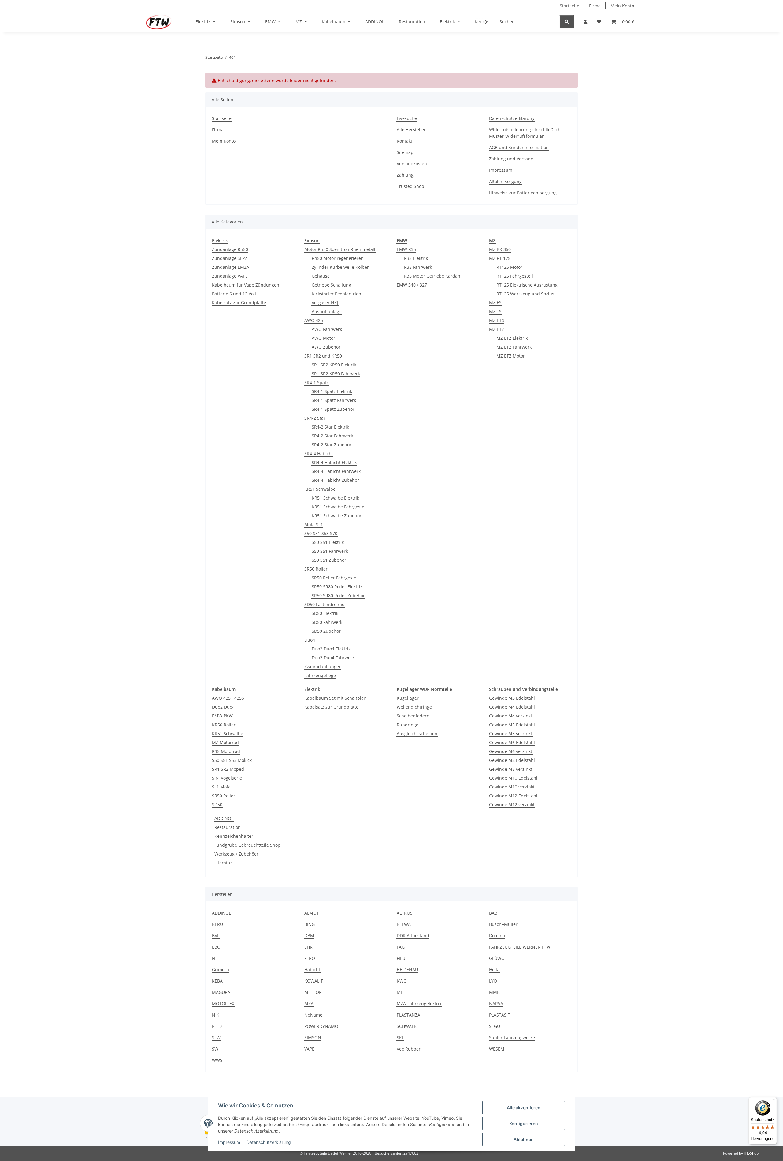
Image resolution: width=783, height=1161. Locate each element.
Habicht (312, 969)
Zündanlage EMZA (230, 267)
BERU (217, 924)
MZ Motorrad (225, 742)
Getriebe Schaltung (331, 285)
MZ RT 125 (499, 258)
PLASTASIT (499, 1015)
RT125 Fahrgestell (514, 276)
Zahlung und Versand (511, 159)
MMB (494, 992)
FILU (401, 958)
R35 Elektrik (416, 258)
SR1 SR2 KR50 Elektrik (334, 365)
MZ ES (495, 302)
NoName (313, 1015)
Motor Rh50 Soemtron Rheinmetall (339, 249)
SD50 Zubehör (326, 631)
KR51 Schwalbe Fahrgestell (339, 507)
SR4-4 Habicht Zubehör (335, 480)
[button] (585, 21)
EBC (216, 947)
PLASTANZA (408, 1015)
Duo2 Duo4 (223, 707)
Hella (494, 969)
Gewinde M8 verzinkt (510, 769)
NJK (215, 1015)
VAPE (309, 1049)
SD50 (217, 804)
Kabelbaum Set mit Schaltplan (335, 698)
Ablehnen (524, 1139)
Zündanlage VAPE (230, 276)
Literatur (223, 863)
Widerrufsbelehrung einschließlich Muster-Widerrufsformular (525, 133)
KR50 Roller (224, 725)
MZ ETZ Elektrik (512, 338)
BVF (215, 935)
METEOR (313, 992)
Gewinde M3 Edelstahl (512, 698)
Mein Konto (622, 6)
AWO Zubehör (326, 347)
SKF (400, 1037)
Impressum (229, 1142)
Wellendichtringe (414, 707)
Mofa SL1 (313, 524)
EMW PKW (222, 716)
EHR (308, 947)
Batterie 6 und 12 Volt (234, 294)
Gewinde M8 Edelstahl (512, 760)
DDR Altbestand (413, 935)
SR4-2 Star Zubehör (331, 445)
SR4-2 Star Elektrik (330, 427)
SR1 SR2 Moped (228, 769)
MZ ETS (496, 320)
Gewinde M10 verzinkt (512, 787)
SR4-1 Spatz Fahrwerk (334, 400)
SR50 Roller (316, 569)
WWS (217, 1060)
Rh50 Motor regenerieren (338, 258)
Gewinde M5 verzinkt (510, 733)
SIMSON (312, 1037)
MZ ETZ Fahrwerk (514, 347)
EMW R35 (406, 249)
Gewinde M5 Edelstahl (512, 725)
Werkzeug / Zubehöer (236, 854)
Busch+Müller (503, 924)
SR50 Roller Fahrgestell (335, 578)
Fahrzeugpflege (320, 675)
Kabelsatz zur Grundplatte (239, 302)
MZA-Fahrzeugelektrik (419, 1003)
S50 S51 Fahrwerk (330, 551)
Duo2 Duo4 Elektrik (331, 649)
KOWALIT (313, 981)
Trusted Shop (410, 186)
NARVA (496, 1003)
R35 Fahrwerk (418, 267)
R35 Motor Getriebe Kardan (432, 276)
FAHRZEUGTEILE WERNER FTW (519, 947)
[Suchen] (567, 21)
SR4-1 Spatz (316, 382)
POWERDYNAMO (321, 1026)
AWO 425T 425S (228, 698)
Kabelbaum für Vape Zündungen (245, 285)
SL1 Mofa (221, 787)
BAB (493, 913)
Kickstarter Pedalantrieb (336, 294)
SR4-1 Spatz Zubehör (333, 409)
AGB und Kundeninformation (519, 147)
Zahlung (405, 175)
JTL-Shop (751, 1153)
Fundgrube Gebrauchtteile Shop (247, 845)
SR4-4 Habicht (318, 453)
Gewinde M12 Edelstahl (513, 796)
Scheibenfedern (413, 716)
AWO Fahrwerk (327, 329)
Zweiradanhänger (322, 666)
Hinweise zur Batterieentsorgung (523, 193)
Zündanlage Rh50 (230, 249)
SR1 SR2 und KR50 (323, 356)
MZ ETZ (496, 329)
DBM (309, 935)
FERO (309, 958)
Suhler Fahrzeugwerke (512, 1037)
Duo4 (309, 640)
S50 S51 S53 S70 (320, 533)
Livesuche (407, 118)
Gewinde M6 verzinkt (510, 751)
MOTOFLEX (223, 1003)
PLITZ (217, 1026)
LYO (493, 981)
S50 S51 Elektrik (328, 542)
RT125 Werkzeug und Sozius (525, 294)
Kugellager (408, 698)
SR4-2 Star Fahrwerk (332, 436)
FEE (215, 958)
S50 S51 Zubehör (329, 560)
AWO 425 (313, 320)
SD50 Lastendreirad (324, 604)
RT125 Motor (509, 267)
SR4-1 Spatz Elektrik (332, 391)
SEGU (494, 1026)
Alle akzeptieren (523, 1107)
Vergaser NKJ (325, 302)
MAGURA (221, 992)
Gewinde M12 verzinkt (512, 804)
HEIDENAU (407, 969)
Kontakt (404, 141)
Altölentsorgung (505, 181)
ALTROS (405, 913)
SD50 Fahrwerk (327, 622)
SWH (216, 1049)
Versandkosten (412, 164)
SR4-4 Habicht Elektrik (334, 462)
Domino (497, 935)
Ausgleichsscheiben (417, 733)
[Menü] (773, 1100)
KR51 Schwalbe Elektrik (335, 498)
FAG (401, 947)
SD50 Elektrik (325, 613)
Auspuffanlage (327, 311)
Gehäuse (321, 276)
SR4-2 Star (314, 418)
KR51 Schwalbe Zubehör (337, 516)
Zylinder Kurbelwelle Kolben (341, 267)
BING (309, 924)
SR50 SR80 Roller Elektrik (337, 587)
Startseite (569, 6)
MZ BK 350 (500, 249)
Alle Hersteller (411, 130)
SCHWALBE (408, 1026)
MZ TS (495, 311)
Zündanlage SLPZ (229, 258)
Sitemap (405, 152)
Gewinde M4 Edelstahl (512, 707)
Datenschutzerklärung (269, 1142)
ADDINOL (223, 818)
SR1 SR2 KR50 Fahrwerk (336, 373)
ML (400, 992)
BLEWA (404, 924)
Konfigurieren (523, 1123)
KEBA (217, 981)
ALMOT (311, 913)
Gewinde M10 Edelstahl (513, 778)
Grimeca (220, 969)
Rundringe (407, 725)
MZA (309, 1003)
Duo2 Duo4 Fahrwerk (333, 658)
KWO (402, 981)
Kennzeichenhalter (233, 836)
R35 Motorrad (226, 751)
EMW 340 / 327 (412, 285)
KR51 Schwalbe (320, 489)
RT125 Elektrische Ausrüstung (527, 285)
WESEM (496, 1049)
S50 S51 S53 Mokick (232, 760)
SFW (216, 1037)
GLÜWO (497, 958)
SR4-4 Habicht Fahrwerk (336, 471)
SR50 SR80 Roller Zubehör (338, 595)
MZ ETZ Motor (510, 356)
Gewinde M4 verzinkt (510, 716)
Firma (595, 6)
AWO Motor (323, 338)
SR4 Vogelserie (227, 778)
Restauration (227, 827)
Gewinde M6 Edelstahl (512, 742)
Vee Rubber (409, 1049)
